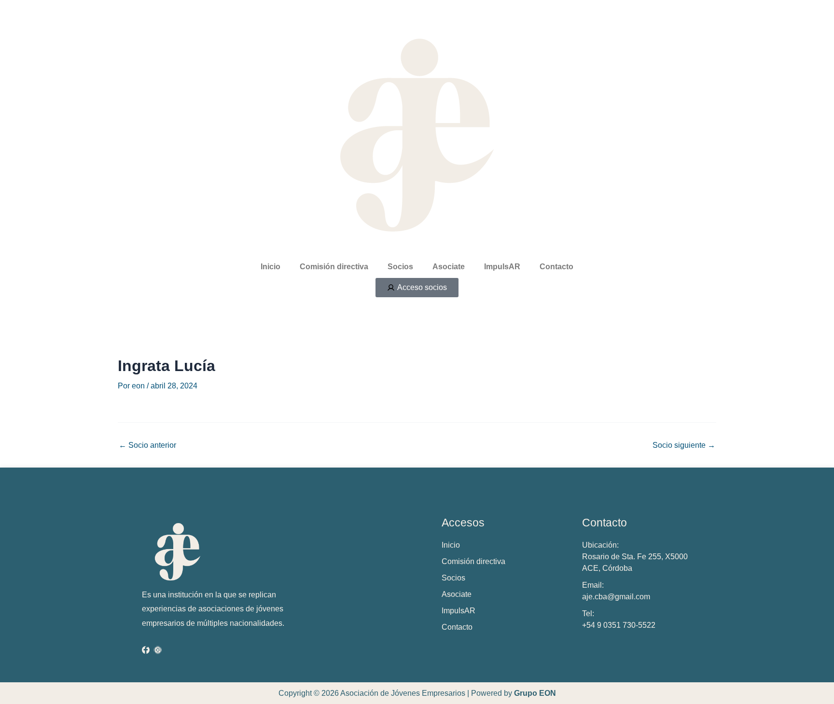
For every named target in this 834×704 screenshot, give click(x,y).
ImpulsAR (502, 266)
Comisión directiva (334, 266)
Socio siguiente (684, 445)
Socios (400, 266)
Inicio (270, 266)
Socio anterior (147, 445)
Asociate (448, 266)
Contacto (556, 266)
